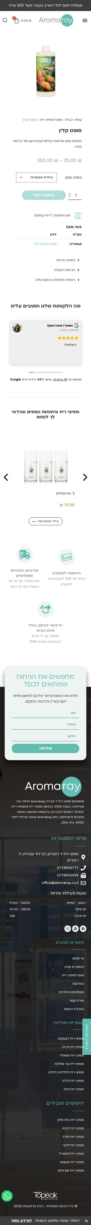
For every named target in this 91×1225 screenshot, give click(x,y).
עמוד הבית (74, 119)
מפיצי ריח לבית (73, 1047)
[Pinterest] (75, 928)
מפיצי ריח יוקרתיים (71, 1170)
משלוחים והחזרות (71, 992)
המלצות (78, 983)
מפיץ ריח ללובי (73, 1145)
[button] (85, 20)
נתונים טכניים (65, 260)
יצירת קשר (76, 1000)
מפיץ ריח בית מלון (71, 1120)
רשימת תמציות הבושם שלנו (55, 280)
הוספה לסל (44, 195)
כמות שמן (73, 177)
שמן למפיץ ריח (51, 119)
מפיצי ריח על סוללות (69, 1064)
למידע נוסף (21, 1220)
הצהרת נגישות (74, 1009)
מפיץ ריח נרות (74, 1089)
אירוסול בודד (36, 493)
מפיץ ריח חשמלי (72, 1055)
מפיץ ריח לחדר (73, 1137)
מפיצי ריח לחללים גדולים (66, 1072)
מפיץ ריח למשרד (71, 1153)
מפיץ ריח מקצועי (72, 1162)
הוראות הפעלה (64, 270)
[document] (45, 1220)
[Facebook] (83, 928)
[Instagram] (67, 928)
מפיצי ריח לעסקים (71, 1038)
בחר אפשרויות (20, 521)
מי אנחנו (78, 958)
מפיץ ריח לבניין (73, 1128)
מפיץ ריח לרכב (73, 1080)
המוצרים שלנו (74, 967)
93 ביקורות (60, 379)
